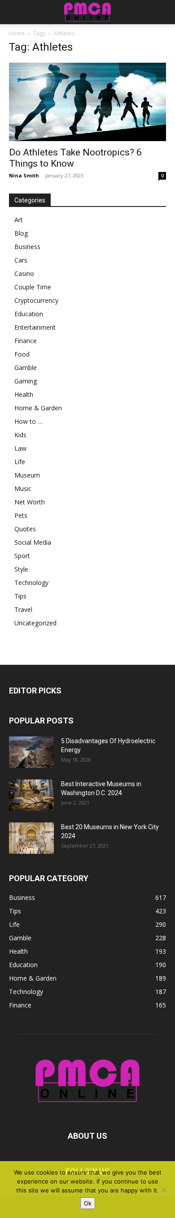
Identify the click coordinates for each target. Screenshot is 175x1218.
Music (22, 488)
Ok (88, 1203)
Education (28, 314)
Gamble (25, 367)
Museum (27, 475)
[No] (163, 1189)
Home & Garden (38, 408)
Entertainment (35, 327)
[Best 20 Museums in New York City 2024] (31, 838)
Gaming (25, 381)
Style (21, 569)
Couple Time (32, 287)
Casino (24, 273)
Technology (31, 582)
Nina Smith (24, 175)
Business (27, 246)
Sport (22, 555)
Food (22, 354)
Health (23, 394)
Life (19, 461)
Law (20, 448)
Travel (23, 609)
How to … (28, 421)
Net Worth (29, 502)
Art (18, 219)
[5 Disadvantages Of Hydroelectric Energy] (31, 752)
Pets (20, 515)
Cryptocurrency (36, 300)
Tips (20, 596)
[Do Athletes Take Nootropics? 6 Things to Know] (87, 102)
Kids (20, 434)
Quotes (25, 529)
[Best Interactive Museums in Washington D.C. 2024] (31, 795)
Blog (21, 233)
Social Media (32, 542)
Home (17, 33)
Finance (25, 340)
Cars (20, 260)
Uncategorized (35, 623)
